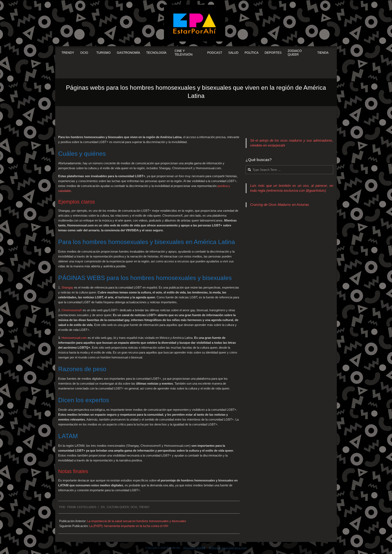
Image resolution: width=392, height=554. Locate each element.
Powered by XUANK (194, 548)
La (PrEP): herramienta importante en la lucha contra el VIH (128, 526)
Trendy (144, 507)
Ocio (133, 507)
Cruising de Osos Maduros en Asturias (279, 205)
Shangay (67, 287)
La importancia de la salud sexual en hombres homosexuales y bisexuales (136, 521)
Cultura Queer (118, 507)
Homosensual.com (74, 337)
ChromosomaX (71, 310)
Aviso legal (241, 548)
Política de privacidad (221, 548)
